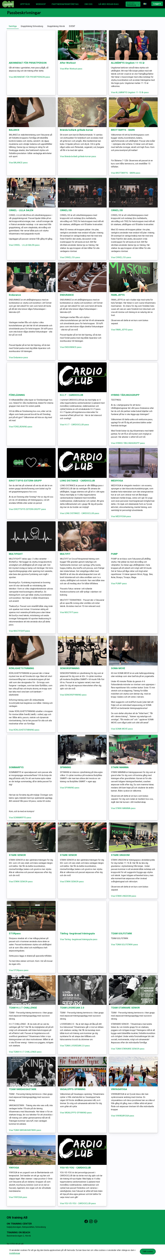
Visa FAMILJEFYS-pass (122, 329)
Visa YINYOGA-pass (18, 1197)
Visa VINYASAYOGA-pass (122, 1115)
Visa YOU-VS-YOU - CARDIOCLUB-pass (78, 1203)
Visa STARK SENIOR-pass (21, 881)
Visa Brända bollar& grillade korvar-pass (78, 156)
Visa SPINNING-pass (69, 787)
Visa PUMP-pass (119, 583)
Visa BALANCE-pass (18, 162)
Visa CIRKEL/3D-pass (70, 257)
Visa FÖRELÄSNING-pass (20, 426)
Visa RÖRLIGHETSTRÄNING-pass (24, 730)
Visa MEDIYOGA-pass (121, 516)
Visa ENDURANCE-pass (70, 347)
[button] (146, 4)
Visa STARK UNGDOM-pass (123, 896)
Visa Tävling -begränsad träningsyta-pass (78, 939)
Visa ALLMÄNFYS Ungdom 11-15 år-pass (130, 92)
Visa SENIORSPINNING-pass (73, 695)
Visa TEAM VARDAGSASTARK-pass (25, 1130)
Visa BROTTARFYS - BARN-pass (125, 173)
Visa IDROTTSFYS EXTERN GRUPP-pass (27, 509)
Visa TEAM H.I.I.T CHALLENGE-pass (25, 1052)
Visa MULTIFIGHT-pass (19, 631)
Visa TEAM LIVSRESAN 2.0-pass (75, 1045)
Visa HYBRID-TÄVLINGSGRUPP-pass (128, 443)
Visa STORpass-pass (18, 970)
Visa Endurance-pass (18, 357)
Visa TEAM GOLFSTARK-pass (124, 944)
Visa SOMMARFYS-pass (20, 817)
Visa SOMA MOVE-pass (122, 729)
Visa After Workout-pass (71, 68)
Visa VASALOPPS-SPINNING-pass (76, 1112)
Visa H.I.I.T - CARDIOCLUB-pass (74, 424)
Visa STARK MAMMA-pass (123, 808)
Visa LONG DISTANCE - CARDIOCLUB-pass (79, 513)
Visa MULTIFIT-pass (69, 612)
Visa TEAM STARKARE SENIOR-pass (127, 1049)
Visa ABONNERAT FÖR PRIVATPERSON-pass (29, 77)
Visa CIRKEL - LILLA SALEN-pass (24, 245)
